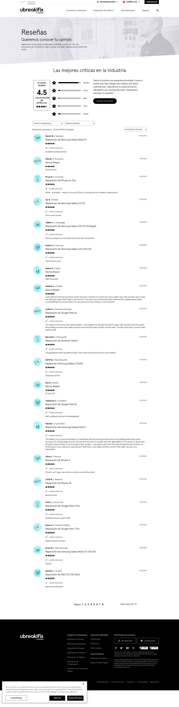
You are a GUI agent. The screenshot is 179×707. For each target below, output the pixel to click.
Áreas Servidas (96, 648)
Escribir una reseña (105, 101)
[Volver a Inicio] (33, 10)
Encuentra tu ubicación (76, 10)
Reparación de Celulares (76, 653)
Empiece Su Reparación (77, 635)
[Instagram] (134, 648)
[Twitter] (122, 648)
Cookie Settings (142, 682)
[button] (107, 2)
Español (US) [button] (131, 2)
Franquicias (95, 643)
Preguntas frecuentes (99, 658)
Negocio (145, 10)
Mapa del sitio (154, 682)
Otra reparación (128, 10)
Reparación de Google (75, 648)
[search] (156, 10)
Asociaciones (95, 639)
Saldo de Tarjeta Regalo (99, 663)
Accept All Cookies (75, 698)
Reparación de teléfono (104, 10)
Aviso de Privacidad (118, 682)
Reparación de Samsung (76, 644)
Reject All (57, 698)
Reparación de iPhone (75, 639)
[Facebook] (116, 648)
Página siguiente (127, 604)
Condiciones (131, 682)
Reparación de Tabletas (76, 657)
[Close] (83, 684)
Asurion (23, 2)
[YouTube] (128, 648)
